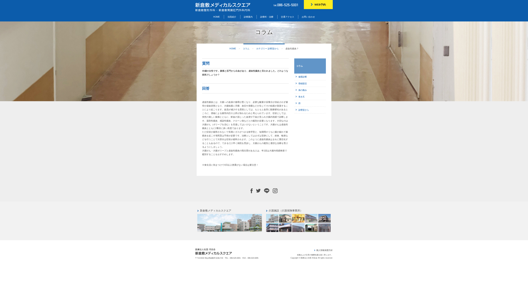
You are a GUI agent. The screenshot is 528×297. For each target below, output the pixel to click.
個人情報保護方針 (324, 250)
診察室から (303, 110)
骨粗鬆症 (302, 83)
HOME (216, 17)
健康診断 (302, 77)
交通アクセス (287, 17)
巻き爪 (301, 97)
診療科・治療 (266, 17)
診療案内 (248, 17)
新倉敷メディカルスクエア (215, 210)
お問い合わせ (308, 17)
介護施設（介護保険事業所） (286, 210)
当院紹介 (231, 17)
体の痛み (302, 90)
